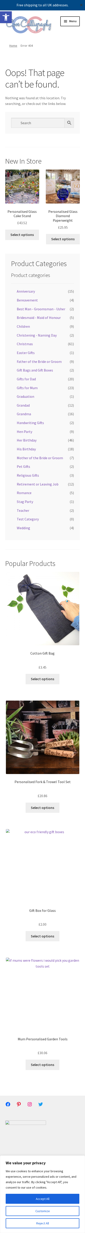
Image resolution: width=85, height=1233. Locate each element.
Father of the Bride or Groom (39, 361)
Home (13, 46)
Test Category (28, 519)
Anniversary (26, 291)
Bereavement (27, 300)
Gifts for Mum (27, 388)
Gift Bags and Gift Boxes (35, 370)
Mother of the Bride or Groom (40, 458)
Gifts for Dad (26, 379)
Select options (22, 234)
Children (23, 326)
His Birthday (26, 449)
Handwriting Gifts (30, 422)
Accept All (42, 1199)
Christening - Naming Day (37, 335)
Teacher (23, 510)
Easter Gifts (26, 352)
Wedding (23, 528)
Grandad (23, 405)
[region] (42, 1194)
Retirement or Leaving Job (37, 484)
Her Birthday (26, 440)
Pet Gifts (23, 466)
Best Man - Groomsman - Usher (41, 309)
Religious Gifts (28, 475)
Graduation (25, 396)
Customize (42, 1211)
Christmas (25, 344)
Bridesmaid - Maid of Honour (39, 317)
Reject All (42, 1223)
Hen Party (24, 431)
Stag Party (25, 501)
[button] (6, 17)
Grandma (24, 414)
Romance (24, 492)
